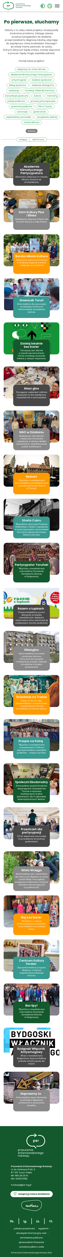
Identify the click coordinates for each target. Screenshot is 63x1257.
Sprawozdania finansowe (31, 1242)
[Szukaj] (49, 6)
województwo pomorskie (18, 117)
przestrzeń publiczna (21, 106)
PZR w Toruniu (45, 106)
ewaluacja (14, 90)
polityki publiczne (16, 101)
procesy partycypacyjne (43, 101)
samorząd (22, 111)
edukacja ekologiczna (43, 85)
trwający (23, 139)
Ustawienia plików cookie (31, 1246)
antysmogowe (19, 79)
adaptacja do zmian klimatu (31, 69)
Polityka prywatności (24, 1228)
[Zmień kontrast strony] (42, 6)
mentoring (52, 95)
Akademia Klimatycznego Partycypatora (31, 74)
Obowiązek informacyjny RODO (31, 1233)
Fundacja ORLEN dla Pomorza (39, 90)
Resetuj (31, 130)
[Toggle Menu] (57, 5)
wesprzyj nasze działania (31, 1194)
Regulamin (43, 1228)
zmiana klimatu (31, 122)
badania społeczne (42, 79)
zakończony (38, 139)
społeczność (39, 111)
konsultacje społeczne (16, 95)
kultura (37, 95)
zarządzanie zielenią (47, 117)
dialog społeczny (17, 85)
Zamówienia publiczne (31, 1237)
